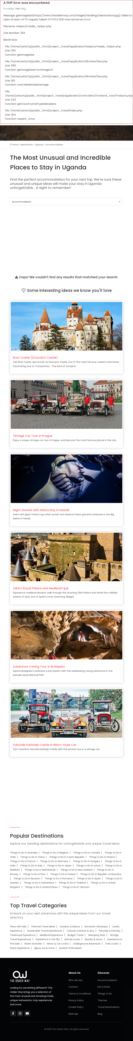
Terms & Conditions (79, 993)
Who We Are (75, 980)
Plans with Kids (18, 926)
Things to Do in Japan (59, 865)
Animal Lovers (72, 939)
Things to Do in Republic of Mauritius (100, 874)
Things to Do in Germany (54, 861)
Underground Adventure (86, 943)
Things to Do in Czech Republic (66, 857)
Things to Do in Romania (58, 878)
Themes (102, 1000)
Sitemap (73, 1014)
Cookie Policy (75, 1007)
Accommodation (107, 980)
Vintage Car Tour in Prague (32, 436)
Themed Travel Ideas (43, 926)
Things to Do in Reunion (26, 878)
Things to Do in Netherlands (40, 869)
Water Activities (33, 943)
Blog (100, 1014)
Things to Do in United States (41, 887)
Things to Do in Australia (23, 852)
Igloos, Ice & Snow (44, 948)
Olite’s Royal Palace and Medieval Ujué (41, 588)
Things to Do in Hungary (86, 861)
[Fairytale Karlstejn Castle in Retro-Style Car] (66, 713)
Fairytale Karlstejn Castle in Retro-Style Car (44, 745)
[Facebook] (13, 1013)
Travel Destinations (108, 1007)
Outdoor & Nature (70, 926)
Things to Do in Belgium (55, 852)
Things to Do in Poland (62, 874)
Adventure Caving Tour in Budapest (39, 666)
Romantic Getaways (96, 926)
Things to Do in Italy (31, 865)
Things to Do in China (32, 857)
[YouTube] (27, 1013)
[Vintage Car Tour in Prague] (66, 404)
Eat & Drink (104, 987)
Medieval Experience (51, 935)
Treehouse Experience (22, 935)
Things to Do (105, 993)
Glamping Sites (96, 935)
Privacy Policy (76, 1000)
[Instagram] (20, 1013)
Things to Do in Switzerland (39, 882)
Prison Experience (20, 948)
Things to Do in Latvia (88, 865)
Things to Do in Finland (102, 857)
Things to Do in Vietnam (76, 887)
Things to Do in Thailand (72, 882)
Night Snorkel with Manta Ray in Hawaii (41, 510)
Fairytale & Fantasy (109, 930)
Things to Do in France (22, 861)
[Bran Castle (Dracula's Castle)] (66, 326)
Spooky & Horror (94, 939)
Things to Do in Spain (89, 878)
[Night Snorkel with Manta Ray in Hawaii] (66, 478)
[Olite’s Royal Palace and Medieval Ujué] (66, 557)
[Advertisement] (66, 236)
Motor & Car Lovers (57, 943)
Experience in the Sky (48, 939)
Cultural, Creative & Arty (80, 930)
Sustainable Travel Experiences (44, 930)
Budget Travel (75, 935)
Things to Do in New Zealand (76, 869)
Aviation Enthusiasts (70, 948)
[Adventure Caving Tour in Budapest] (66, 635)
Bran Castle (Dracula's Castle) (35, 358)
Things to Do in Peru (34, 874)
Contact (73, 987)
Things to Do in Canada (86, 852)
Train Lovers (112, 943)
